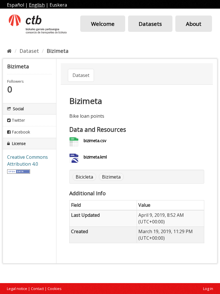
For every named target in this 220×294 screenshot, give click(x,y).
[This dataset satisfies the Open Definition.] (18, 171)
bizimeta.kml (95, 157)
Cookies (55, 288)
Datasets (150, 23)
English (37, 5)
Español (15, 5)
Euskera (58, 5)
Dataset (29, 50)
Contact (37, 288)
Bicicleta (84, 177)
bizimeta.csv (95, 140)
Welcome (103, 23)
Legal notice (17, 288)
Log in (208, 288)
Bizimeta (57, 50)
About (193, 23)
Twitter (18, 120)
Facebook (20, 132)
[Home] (9, 50)
